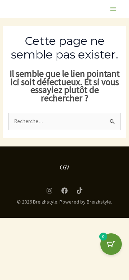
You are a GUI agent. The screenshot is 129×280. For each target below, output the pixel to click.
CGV (64, 167)
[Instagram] (49, 190)
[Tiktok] (79, 190)
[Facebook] (64, 190)
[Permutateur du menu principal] (113, 9)
